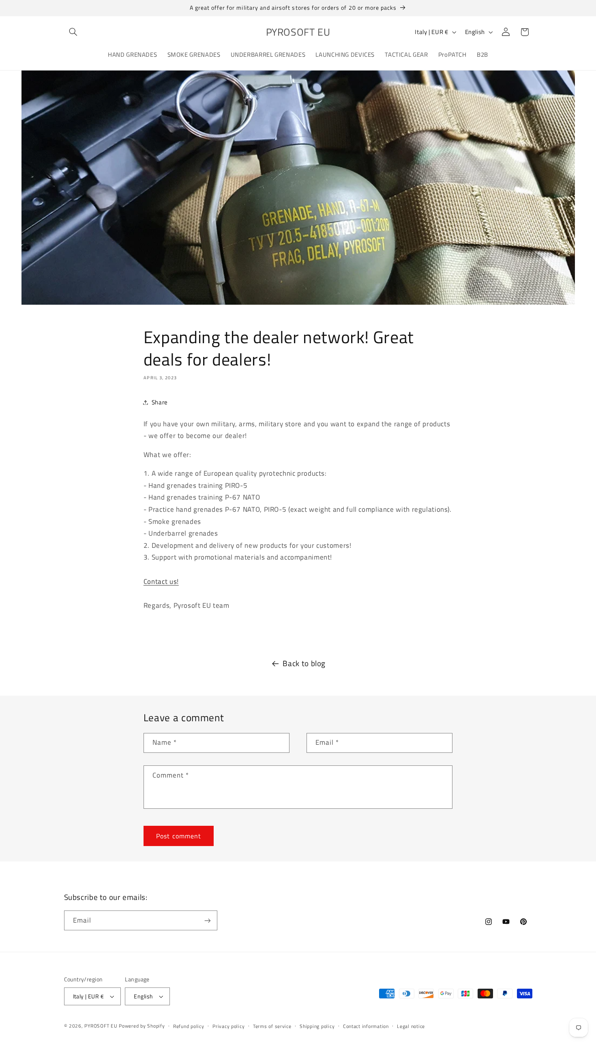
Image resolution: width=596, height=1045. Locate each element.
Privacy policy (228, 1026)
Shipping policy (317, 1026)
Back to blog (304, 663)
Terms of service (272, 1026)
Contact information (366, 1026)
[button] (73, 32)
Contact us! (161, 581)
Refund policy (188, 1026)
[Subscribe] (207, 920)
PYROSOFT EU (100, 1025)
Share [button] (160, 402)
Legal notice (411, 1026)
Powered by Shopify (142, 1025)
